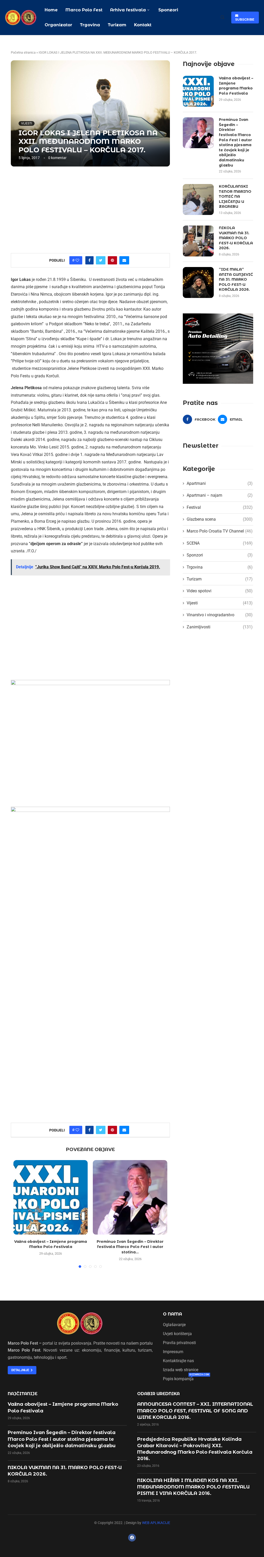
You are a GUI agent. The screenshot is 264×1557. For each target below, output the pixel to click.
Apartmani (220, 483)
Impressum (173, 1352)
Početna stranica (23, 52)
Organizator (58, 24)
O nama (172, 1314)
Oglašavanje (174, 1325)
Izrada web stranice (180, 1370)
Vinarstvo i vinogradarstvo (220, 614)
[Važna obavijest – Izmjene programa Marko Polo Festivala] (50, 1197)
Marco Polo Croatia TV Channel (220, 531)
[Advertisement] (90, 209)
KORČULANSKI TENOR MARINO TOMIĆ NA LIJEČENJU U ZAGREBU (235, 196)
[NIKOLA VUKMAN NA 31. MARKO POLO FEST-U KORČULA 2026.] (198, 241)
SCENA (220, 543)
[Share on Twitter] (100, 260)
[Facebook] (132, 1538)
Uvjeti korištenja (177, 1334)
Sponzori (167, 9)
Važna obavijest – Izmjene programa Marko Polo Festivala (236, 86)
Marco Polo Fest (83, 9)
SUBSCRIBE (244, 17)
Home (51, 9)
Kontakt (142, 24)
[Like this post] (77, 260)
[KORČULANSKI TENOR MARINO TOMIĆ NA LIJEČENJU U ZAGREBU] (198, 199)
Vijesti (26, 123)
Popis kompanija (178, 1379)
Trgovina (90, 24)
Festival (220, 507)
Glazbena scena (220, 519)
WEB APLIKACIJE (156, 1523)
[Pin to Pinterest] (112, 260)
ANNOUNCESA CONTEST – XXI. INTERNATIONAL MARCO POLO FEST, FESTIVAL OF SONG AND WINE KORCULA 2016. (195, 1410)
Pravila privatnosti (179, 1343)
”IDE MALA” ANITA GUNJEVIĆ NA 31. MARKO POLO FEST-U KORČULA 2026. (236, 279)
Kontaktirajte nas (178, 1361)
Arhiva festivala (128, 9)
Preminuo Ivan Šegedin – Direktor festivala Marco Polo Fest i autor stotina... (130, 1246)
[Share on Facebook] (89, 260)
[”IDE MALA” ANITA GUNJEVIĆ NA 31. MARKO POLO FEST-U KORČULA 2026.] (198, 282)
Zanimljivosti (220, 627)
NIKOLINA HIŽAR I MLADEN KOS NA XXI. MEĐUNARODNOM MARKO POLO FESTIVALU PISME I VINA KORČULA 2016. (193, 1487)
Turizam (117, 24)
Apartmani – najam (220, 495)
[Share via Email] (124, 260)
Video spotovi (220, 590)
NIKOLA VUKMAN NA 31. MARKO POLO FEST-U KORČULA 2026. (236, 238)
